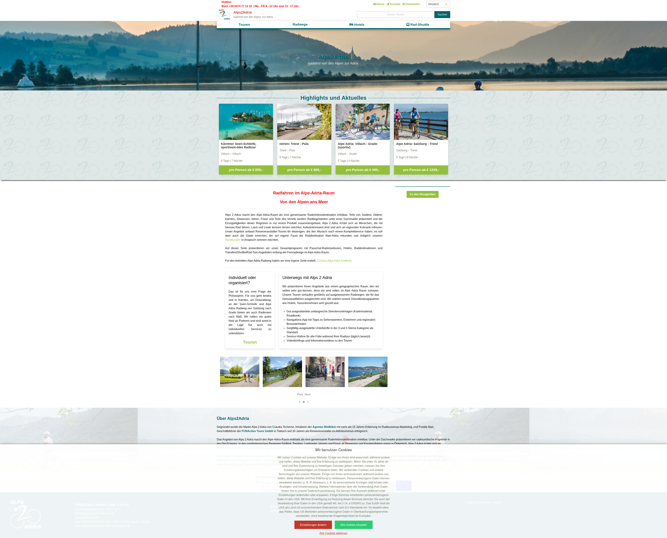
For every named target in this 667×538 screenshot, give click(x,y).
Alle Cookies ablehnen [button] (333, 533)
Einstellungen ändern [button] (313, 525)
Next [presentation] (307, 394)
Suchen (442, 14)
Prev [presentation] (300, 394)
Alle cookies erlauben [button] (353, 525)
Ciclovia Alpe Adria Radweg (334, 260)
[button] (300, 402)
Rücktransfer (233, 239)
